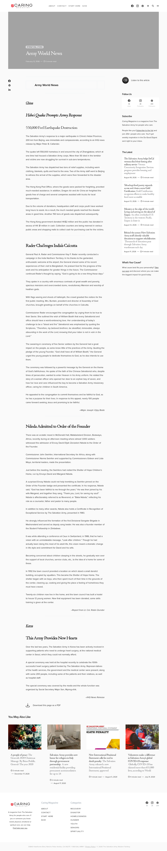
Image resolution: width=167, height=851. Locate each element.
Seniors (75, 827)
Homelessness (79, 816)
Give (43, 820)
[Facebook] (132, 6)
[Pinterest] (143, 6)
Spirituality (77, 831)
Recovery (76, 808)
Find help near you (20, 828)
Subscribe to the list (144, 130)
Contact (46, 812)
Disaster (75, 812)
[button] (148, 5)
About (44, 808)
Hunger (75, 820)
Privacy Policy (90, 846)
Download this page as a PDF (47, 705)
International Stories (35, 47)
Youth (74, 823)
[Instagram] (137, 6)
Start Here (47, 816)
